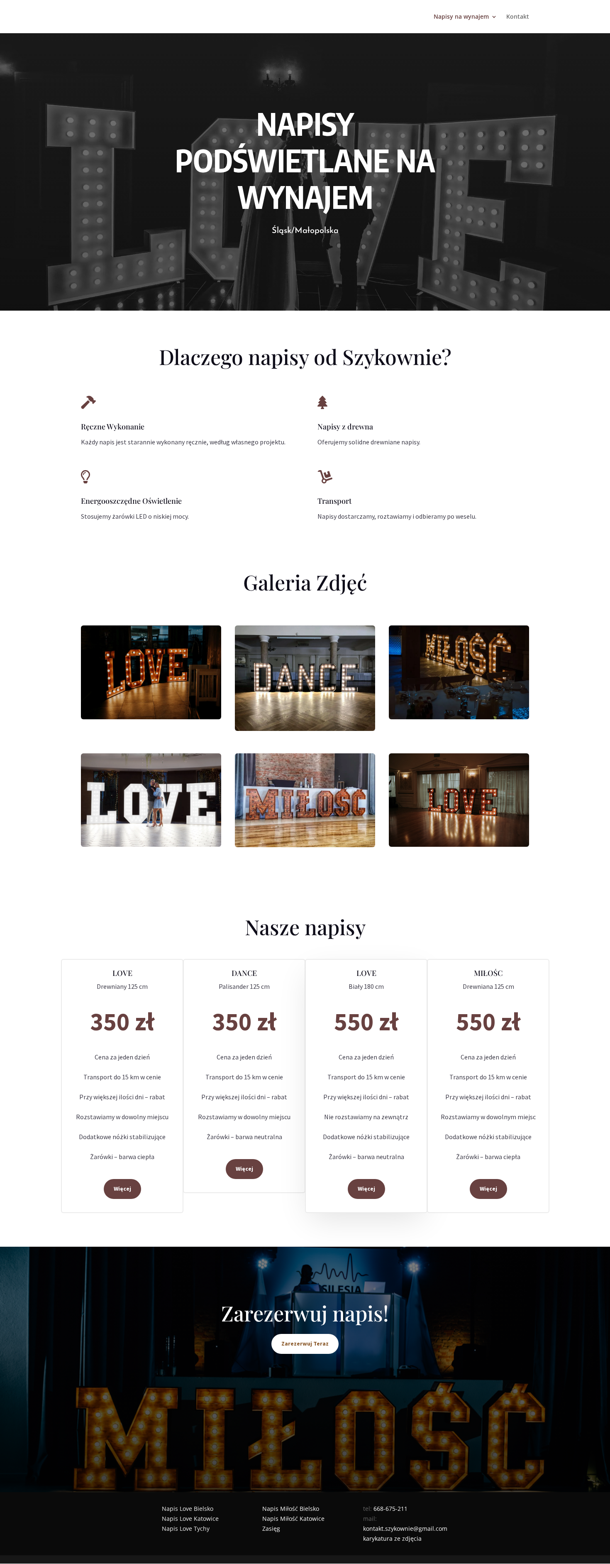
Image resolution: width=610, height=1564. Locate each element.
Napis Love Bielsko (187, 1509)
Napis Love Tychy (186, 1528)
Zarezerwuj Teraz (305, 1343)
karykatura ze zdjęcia (392, 1538)
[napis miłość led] (459, 672)
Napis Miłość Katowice (293, 1518)
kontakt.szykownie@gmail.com (405, 1528)
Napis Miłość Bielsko (290, 1509)
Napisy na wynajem (461, 17)
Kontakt (517, 17)
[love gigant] (151, 800)
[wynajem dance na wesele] (305, 678)
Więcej (122, 1188)
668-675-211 (390, 1509)
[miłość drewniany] (305, 800)
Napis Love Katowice (190, 1518)
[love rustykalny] (151, 672)
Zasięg (271, 1528)
